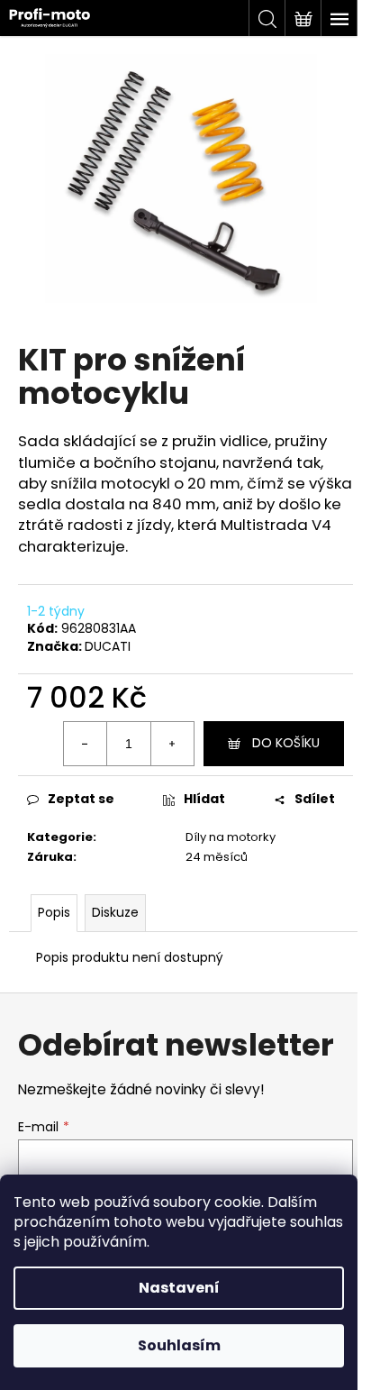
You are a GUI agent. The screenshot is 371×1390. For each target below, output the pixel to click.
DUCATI (108, 646)
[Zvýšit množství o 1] (172, 743)
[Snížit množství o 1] (85, 743)
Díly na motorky (231, 837)
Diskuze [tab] (115, 912)
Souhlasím (179, 1345)
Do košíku (286, 743)
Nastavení (179, 1287)
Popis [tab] (54, 912)
